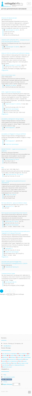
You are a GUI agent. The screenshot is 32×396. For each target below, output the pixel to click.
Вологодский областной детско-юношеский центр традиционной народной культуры (16, 232)
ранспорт (14, 363)
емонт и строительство (12, 361)
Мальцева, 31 (9, 248)
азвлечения (20, 359)
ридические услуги (6, 367)
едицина (26, 355)
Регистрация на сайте (9, 377)
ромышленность (11, 359)
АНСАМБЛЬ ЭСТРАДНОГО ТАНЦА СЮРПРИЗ (14, 134)
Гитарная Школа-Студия (8, 273)
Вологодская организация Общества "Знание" (14, 213)
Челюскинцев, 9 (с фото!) (12, 30)
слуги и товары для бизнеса (17, 365)
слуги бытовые (5, 365)
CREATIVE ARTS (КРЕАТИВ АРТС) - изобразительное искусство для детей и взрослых (16, 40)
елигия (3, 361)
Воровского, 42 (9, 206)
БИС (3, 167)
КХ (8, 355)
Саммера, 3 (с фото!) (10, 85)
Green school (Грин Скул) (8, 75)
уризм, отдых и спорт (22, 363)
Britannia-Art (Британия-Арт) (9, 18)
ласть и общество (22, 353)
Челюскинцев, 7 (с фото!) (12, 46)
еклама (26, 359)
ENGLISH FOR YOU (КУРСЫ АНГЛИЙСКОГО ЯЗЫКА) (15, 53)
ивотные (4, 355)
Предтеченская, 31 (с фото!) (13, 65)
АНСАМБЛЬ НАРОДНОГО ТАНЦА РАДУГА (13, 119)
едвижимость (5, 357)
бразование (12, 357)
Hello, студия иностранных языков (11, 92)
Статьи (5, 381)
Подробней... (5, 70)
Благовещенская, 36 (10, 282)
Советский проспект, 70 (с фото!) (14, 174)
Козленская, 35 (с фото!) (12, 221)
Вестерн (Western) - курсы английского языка (14, 203)
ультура (21, 355)
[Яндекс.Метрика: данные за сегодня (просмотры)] (6, 384)
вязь (20, 361)
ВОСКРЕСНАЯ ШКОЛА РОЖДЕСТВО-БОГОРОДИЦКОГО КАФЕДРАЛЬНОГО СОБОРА (14, 262)
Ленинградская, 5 (10, 127)
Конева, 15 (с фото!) (10, 194)
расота (17, 355)
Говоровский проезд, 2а (11, 267)
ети (28, 353)
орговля (9, 363)
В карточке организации (12, 109)
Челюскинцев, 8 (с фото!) (12, 159)
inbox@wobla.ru (7, 345)
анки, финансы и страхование (9, 353)
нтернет (11, 355)
